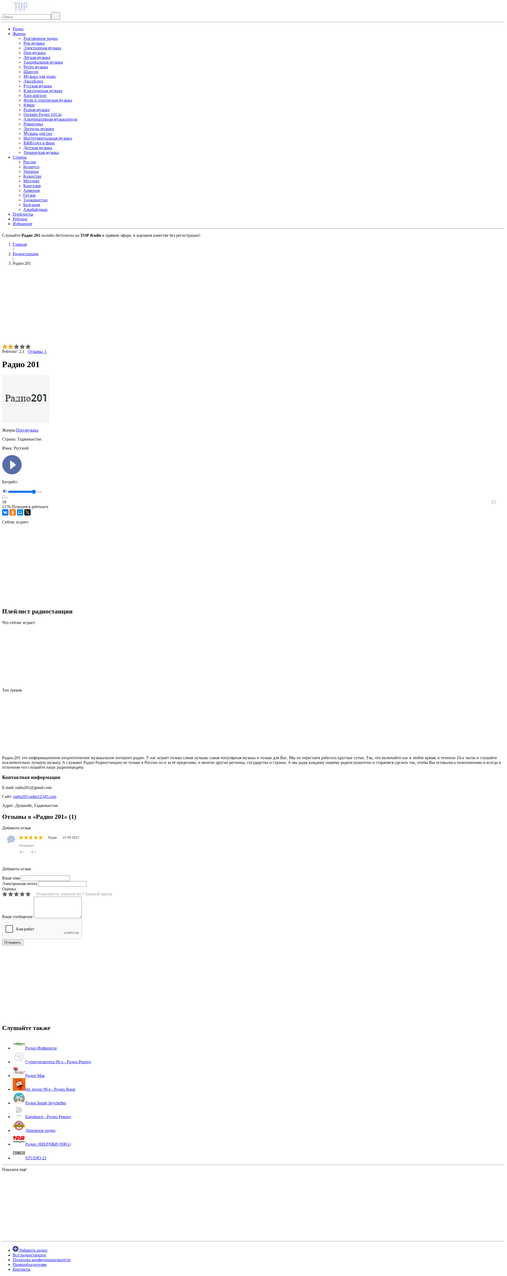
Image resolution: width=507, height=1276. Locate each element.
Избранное (22, 223)
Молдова (31, 181)
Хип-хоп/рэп (35, 95)
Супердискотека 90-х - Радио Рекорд (58, 1062)
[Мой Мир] (20, 512)
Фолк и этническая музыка (48, 100)
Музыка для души (40, 76)
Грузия (29, 195)
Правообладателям (29, 1264)
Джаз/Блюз (33, 81)
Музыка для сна (38, 133)
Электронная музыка (42, 48)
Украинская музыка (41, 152)
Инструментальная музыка (48, 138)
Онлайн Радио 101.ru (43, 114)
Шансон (31, 71)
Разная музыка (37, 109)
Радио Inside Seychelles (45, 1103)
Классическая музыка (43, 90)
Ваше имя (11, 878)
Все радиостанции (29, 1255)
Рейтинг (20, 219)
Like (501, 502)
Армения (31, 190)
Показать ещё (14, 1169)
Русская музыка (38, 86)
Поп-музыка (35, 52)
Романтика (33, 124)
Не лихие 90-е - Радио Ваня (50, 1089)
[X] (27, 512)
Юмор (29, 105)
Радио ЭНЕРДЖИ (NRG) (48, 1144)
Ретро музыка (36, 67)
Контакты (21, 1269)
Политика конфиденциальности (42, 1260)
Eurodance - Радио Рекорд (48, 1116)
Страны (20, 157)
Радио (18, 29)
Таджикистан (35, 200)
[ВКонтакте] (5, 512)
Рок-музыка (34, 43)
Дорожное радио (40, 1130)
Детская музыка (38, 147)
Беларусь (31, 166)
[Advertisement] (160, 307)
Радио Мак (35, 1075)
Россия (29, 162)
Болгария (31, 204)
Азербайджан (35, 209)
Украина (31, 171)
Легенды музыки (39, 128)
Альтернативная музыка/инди (50, 119)
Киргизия (32, 185)
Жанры (19, 33)
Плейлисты (23, 214)
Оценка (9, 889)
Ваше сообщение (17, 916)
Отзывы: (37, 351)
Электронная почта (19, 883)
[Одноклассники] (13, 512)
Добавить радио (32, 1250)
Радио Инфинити (41, 1048)
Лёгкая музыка (37, 57)
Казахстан (32, 176)
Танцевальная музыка (43, 62)
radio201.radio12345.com (34, 796)
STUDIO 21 (35, 1158)
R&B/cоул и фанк (39, 143)
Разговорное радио (41, 38)
